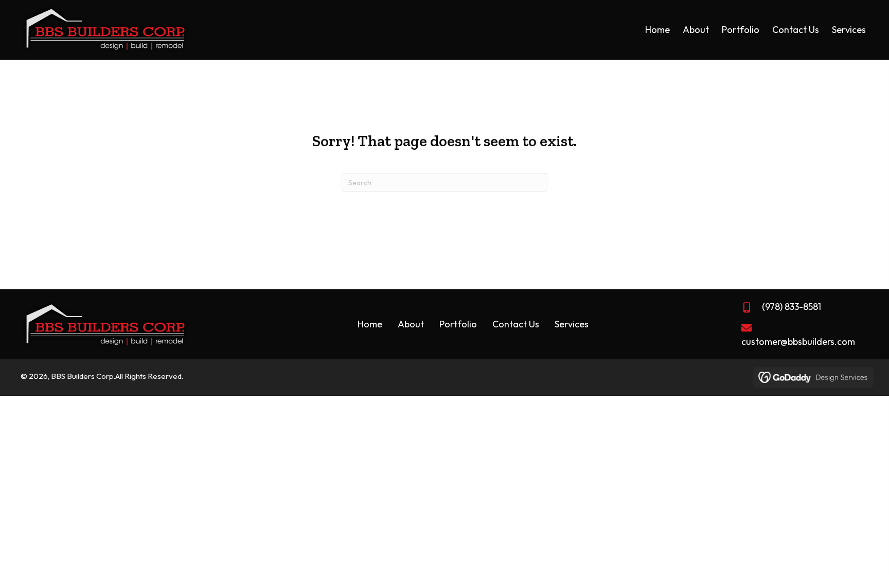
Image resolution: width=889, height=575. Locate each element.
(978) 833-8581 (791, 306)
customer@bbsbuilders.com (798, 341)
